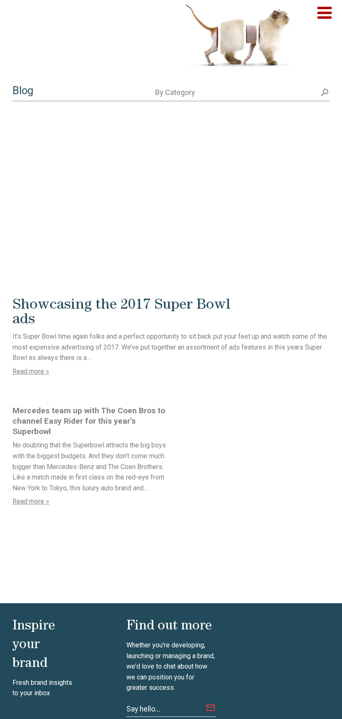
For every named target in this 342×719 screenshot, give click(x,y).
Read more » (31, 371)
